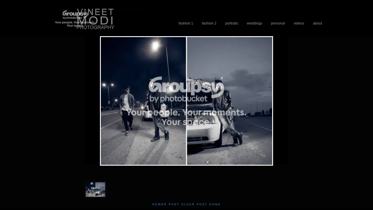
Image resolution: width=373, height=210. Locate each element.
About (317, 23)
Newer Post (166, 204)
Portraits (231, 23)
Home (215, 204)
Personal (278, 23)
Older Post (194, 204)
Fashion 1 (186, 23)
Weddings (254, 23)
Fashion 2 (209, 23)
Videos (299, 23)
